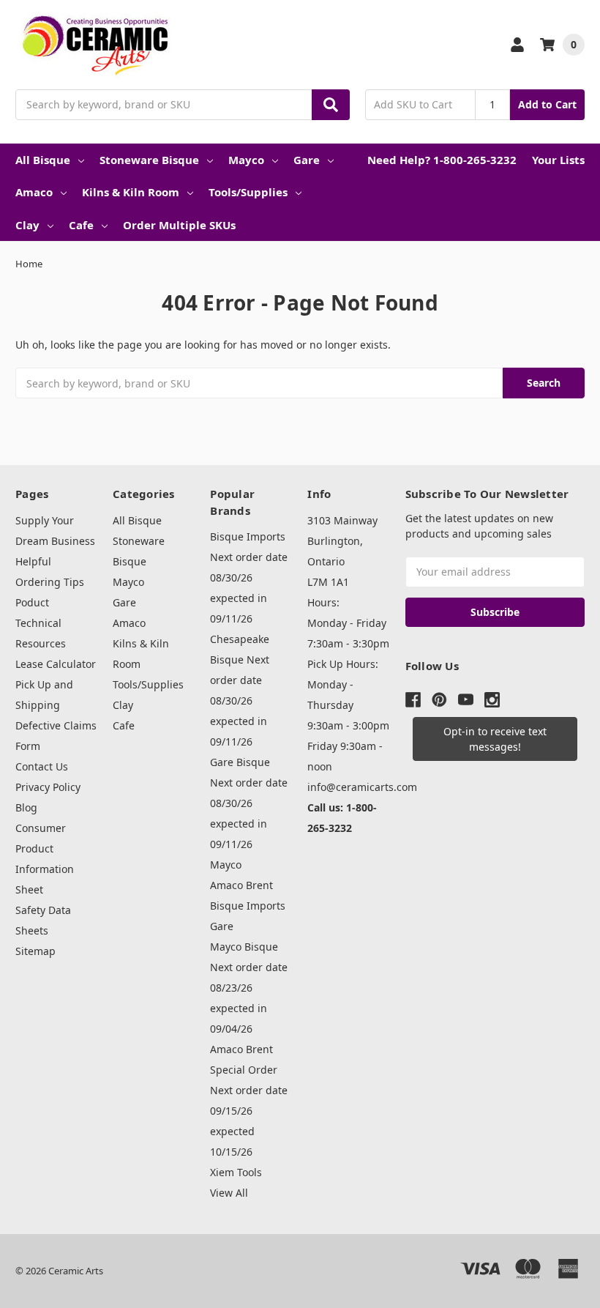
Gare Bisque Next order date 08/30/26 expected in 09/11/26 (249, 803)
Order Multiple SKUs (179, 225)
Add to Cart (547, 104)
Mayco (246, 159)
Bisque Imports (247, 906)
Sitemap (35, 951)
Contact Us (41, 766)
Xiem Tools (236, 1172)
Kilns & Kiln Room (130, 192)
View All (229, 1193)
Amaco (34, 192)
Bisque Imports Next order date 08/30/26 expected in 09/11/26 (249, 577)
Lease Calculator (55, 664)
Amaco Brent (241, 885)
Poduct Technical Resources (40, 622)
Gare (306, 159)
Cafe (81, 225)
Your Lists (558, 159)
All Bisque (42, 159)
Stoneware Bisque (149, 159)
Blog (26, 807)
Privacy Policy (47, 787)
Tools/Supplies (248, 192)
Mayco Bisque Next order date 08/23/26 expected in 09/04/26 (249, 988)
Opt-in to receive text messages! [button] (495, 739)
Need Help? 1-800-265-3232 (442, 159)
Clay (27, 225)
